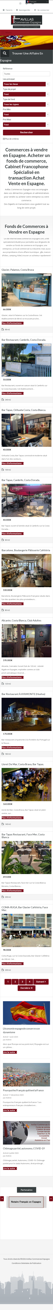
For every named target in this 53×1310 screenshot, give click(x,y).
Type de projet (9, 89)
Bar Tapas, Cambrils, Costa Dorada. (21, 480)
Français (32, 2)
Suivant (40, 981)
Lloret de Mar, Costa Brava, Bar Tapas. (23, 764)
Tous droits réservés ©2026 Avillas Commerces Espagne (26, 1259)
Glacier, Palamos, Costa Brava (18, 269)
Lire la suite (9, 1052)
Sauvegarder (24, 10)
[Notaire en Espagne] (26, 1202)
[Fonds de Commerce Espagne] (26, 20)
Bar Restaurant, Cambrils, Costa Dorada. (24, 339)
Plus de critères (12, 139)
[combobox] (26, 84)
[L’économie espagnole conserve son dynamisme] (26, 1012)
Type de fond (9, 99)
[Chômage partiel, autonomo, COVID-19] (26, 1132)
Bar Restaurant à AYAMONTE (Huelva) (23, 694)
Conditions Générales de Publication (26, 1263)
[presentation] (2, 1198)
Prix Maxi (7, 119)
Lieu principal (9, 79)
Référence (7, 69)
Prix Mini (6, 109)
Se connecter (43, 10)
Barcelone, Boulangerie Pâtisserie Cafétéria (26, 550)
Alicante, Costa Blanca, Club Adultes (21, 620)
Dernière (25, 988)
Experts (11, 204)
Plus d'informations (12, 323)
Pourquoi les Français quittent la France (23, 1090)
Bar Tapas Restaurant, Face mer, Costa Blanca (23, 836)
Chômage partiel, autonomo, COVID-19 (24, 1148)
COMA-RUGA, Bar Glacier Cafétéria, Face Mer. (25, 909)
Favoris (9, 10)
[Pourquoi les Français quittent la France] (26, 1074)
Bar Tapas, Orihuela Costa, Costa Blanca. (24, 409)
